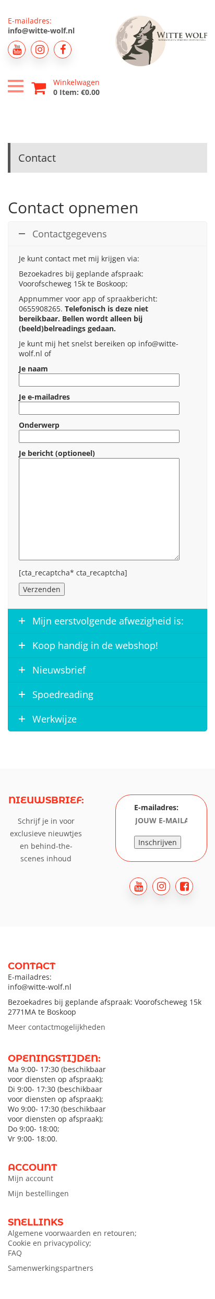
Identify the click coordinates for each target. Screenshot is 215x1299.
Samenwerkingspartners (50, 1268)
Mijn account (30, 1178)
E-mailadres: (156, 807)
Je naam (33, 369)
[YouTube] (17, 49)
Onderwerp (39, 425)
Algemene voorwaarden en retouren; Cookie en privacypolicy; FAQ (72, 1243)
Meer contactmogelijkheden (56, 1027)
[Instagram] (40, 49)
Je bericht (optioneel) (57, 453)
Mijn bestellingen (38, 1193)
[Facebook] (62, 49)
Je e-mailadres (44, 397)
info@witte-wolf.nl (41, 30)
